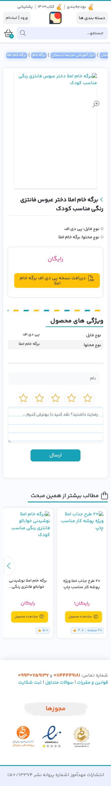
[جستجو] (23, 33)
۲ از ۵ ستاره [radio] (72, 398)
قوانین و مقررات (92, 682)
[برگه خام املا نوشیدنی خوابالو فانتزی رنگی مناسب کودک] (28, 541)
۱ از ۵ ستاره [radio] (88, 398)
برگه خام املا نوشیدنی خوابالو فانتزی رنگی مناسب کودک (28, 584)
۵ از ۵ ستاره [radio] (24, 398)
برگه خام (39, 55)
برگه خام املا (16, 55)
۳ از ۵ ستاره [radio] (56, 398)
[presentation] (9, 566)
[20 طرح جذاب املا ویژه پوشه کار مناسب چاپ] (82, 542)
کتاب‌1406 (46, 7)
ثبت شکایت (30, 682)
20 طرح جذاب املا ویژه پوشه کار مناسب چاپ (81, 584)
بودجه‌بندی (76, 7)
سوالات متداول (59, 682)
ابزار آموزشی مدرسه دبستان (73, 55)
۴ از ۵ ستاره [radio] (40, 398)
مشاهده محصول (80, 616)
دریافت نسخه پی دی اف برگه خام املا (53, 281)
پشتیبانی (25, 7)
